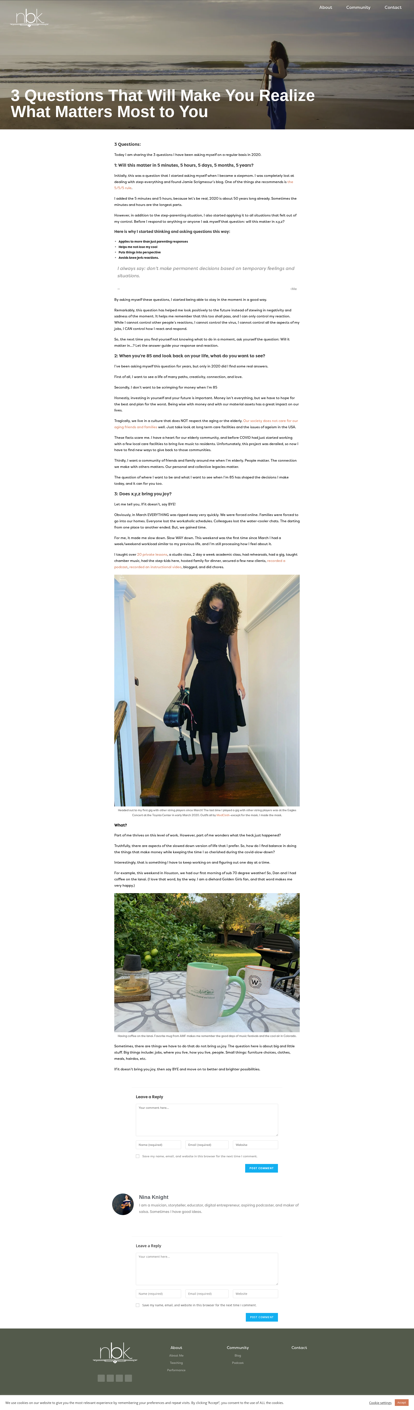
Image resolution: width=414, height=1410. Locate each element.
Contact (393, 7)
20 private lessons (152, 554)
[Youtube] (128, 1378)
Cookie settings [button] (380, 1403)
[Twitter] (110, 1378)
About (325, 7)
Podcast (238, 1363)
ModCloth (223, 815)
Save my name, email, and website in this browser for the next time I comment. (199, 1156)
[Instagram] (101, 1378)
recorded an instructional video (155, 567)
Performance (176, 1370)
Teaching (176, 1363)
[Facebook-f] (119, 1378)
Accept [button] (401, 1402)
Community (358, 7)
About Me (176, 1355)
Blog (238, 1355)
